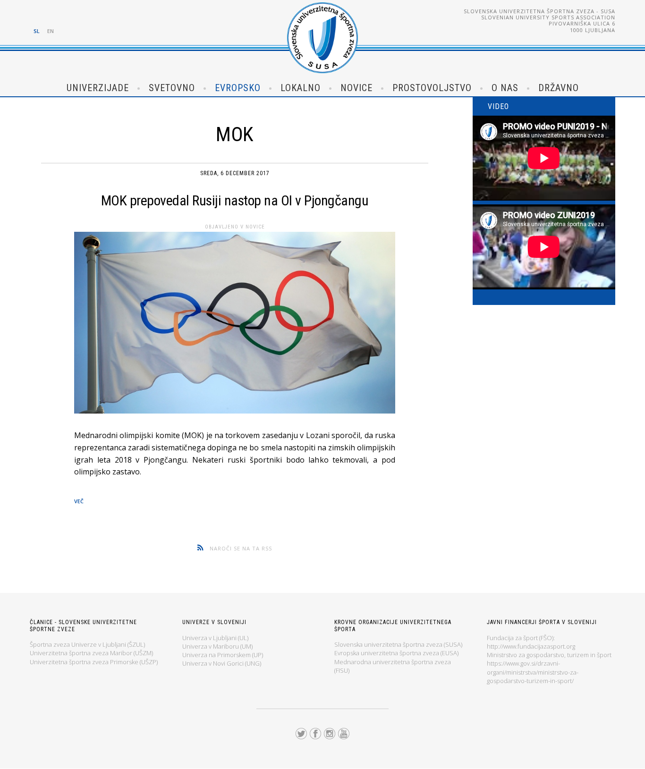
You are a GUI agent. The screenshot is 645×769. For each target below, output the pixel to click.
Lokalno (300, 87)
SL (37, 30)
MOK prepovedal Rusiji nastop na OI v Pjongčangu (235, 200)
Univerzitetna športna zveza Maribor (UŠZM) (91, 653)
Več (79, 501)
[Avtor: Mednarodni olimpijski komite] (235, 325)
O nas (505, 87)
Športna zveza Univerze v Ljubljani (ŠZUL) (87, 644)
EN (50, 30)
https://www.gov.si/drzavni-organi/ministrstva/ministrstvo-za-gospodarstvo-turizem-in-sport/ (532, 671)
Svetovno (172, 87)
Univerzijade (98, 87)
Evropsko (238, 87)
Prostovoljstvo (432, 87)
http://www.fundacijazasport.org (531, 646)
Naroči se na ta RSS (241, 548)
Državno (558, 87)
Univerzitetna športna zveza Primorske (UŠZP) (94, 662)
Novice (356, 87)
